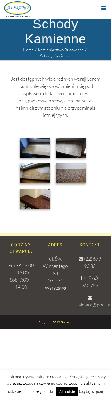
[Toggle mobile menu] (104, 8)
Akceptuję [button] (67, 391)
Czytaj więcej (91, 391)
